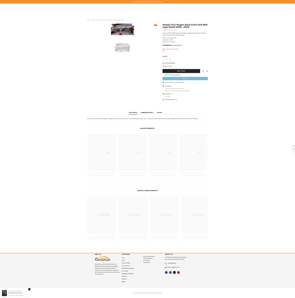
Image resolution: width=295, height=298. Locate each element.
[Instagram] (170, 272)
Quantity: (165, 56)
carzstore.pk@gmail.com (173, 267)
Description (133, 112)
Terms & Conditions (175, 74)
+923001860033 (171, 263)
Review (159, 112)
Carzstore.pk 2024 (171, 38)
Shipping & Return (147, 112)
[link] (101, 173)
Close (293, 1)
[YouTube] (178, 272)
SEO (102, 274)
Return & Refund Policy (149, 256)
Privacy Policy (146, 260)
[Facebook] (166, 272)
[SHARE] (206, 71)
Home (88, 20)
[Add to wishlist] (203, 71)
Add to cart (181, 71)
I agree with (167, 74)
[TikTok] (174, 272)
